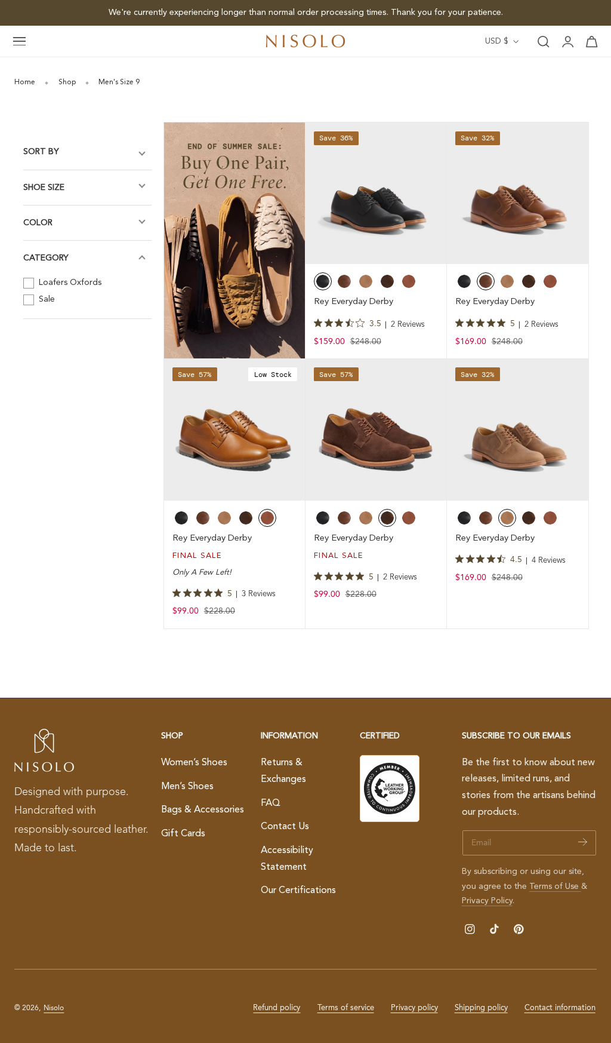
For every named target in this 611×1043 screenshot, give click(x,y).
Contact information (559, 1008)
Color (38, 223)
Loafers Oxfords (68, 282)
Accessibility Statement (287, 858)
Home (24, 82)
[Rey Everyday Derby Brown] (517, 193)
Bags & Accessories (202, 810)
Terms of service (345, 1008)
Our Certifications (298, 890)
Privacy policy (414, 1008)
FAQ (270, 803)
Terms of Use (555, 886)
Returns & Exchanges (283, 771)
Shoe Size (43, 187)
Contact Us (285, 827)
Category (46, 258)
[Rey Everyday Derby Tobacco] (517, 430)
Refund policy (276, 1008)
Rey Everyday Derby (353, 301)
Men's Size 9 (119, 82)
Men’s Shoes (187, 786)
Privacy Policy (487, 901)
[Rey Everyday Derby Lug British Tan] (235, 430)
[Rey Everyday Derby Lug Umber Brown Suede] (376, 430)
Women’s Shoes (194, 763)
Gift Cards (183, 833)
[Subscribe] (583, 842)
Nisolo (54, 1008)
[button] (19, 42)
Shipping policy (481, 1008)
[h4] (235, 240)
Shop (67, 82)
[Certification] (389, 788)
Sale (45, 299)
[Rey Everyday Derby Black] (376, 193)
